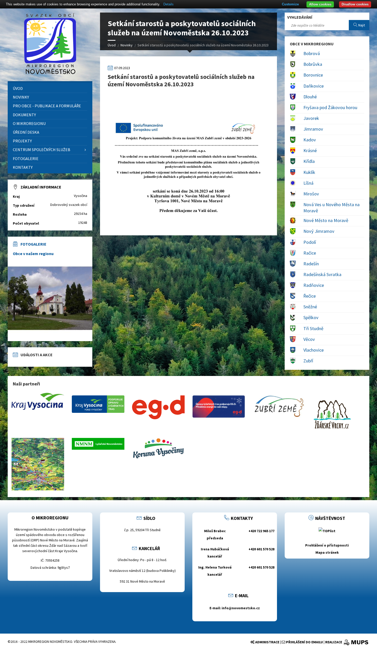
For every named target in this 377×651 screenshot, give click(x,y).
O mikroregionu (29, 123)
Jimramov (313, 129)
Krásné (310, 150)
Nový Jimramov (318, 231)
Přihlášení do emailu (304, 642)
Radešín (311, 264)
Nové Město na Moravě (325, 220)
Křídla (309, 161)
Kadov (309, 140)
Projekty (22, 140)
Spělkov (311, 317)
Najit (361, 25)
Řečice (309, 296)
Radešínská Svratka (322, 274)
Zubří (308, 361)
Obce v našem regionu (33, 253)
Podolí (309, 242)
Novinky (127, 45)
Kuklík (309, 172)
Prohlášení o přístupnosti (327, 545)
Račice (309, 253)
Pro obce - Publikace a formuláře (47, 105)
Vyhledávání (299, 17)
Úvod (112, 45)
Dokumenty (24, 114)
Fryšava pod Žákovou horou (330, 107)
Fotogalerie (25, 158)
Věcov (309, 339)
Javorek (311, 118)
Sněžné (310, 307)
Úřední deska (26, 132)
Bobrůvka (312, 64)
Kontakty (23, 167)
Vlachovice (313, 350)
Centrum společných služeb (41, 149)
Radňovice (313, 285)
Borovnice (313, 75)
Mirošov (311, 194)
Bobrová (311, 53)
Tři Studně (313, 328)
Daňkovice (313, 86)
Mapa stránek (327, 552)
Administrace (266, 642)
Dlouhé (310, 97)
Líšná (308, 183)
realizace (333, 642)
